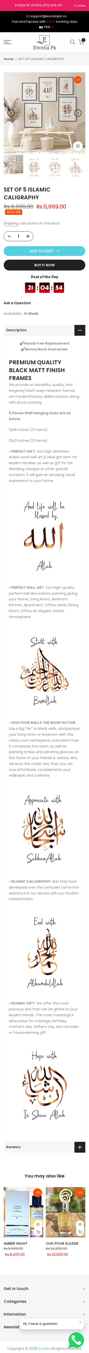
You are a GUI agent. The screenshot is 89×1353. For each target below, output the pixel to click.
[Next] (78, 113)
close (80, 5)
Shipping (11, 223)
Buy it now (44, 265)
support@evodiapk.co (49, 16)
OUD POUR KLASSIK (62, 1243)
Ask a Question (17, 303)
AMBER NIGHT (15, 1243)
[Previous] (11, 113)
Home (9, 59)
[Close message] (80, 1322)
